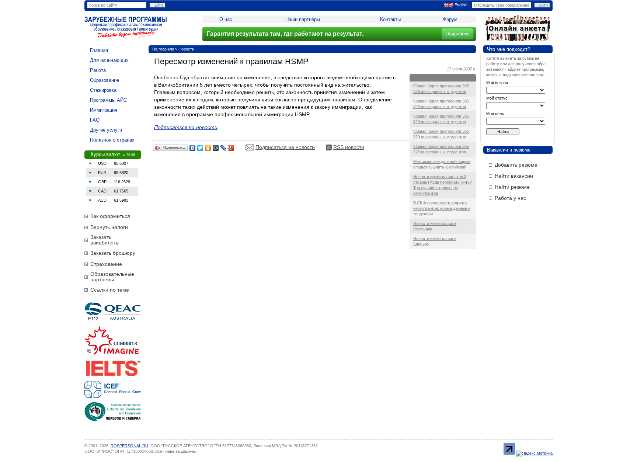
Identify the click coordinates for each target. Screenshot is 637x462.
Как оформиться (110, 216)
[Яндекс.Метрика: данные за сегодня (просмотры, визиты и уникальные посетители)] (534, 453)
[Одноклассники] (208, 148)
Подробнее (457, 34)
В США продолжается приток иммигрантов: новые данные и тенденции (441, 208)
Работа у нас (510, 198)
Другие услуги (106, 130)
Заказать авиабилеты (104, 240)
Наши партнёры (302, 19)
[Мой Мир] (216, 148)
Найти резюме (512, 187)
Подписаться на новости (285, 147)
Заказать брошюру (112, 253)
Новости (186, 49)
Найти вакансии (514, 176)
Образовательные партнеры (112, 276)
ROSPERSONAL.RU (129, 446)
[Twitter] (200, 148)
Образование (104, 80)
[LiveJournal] (223, 148)
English (461, 5)
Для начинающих (109, 60)
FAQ (95, 120)
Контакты (390, 19)
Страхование (106, 264)
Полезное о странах (112, 140)
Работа (98, 70)
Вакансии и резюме (508, 150)
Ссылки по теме (109, 290)
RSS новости (348, 147)
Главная (99, 50)
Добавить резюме (516, 165)
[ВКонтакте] (192, 148)
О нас (225, 19)
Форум (450, 19)
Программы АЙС (108, 100)
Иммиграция (103, 110)
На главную (163, 49)
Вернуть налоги (109, 227)
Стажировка (103, 90)
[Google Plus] (231, 148)
